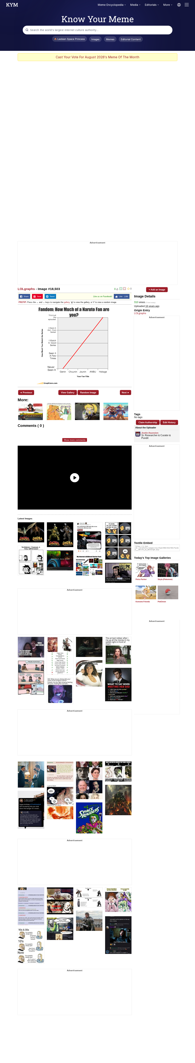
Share (25, 296)
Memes (110, 39)
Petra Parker (141, 579)
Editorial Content (131, 39)
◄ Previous (26, 392)
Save (38, 296)
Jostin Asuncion (149, 433)
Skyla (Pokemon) (165, 579)
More (166, 4)
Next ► (125, 392)
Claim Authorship (147, 422)
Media (134, 4)
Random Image (88, 392)
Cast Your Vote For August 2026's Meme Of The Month (97, 57)
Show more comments (74, 440)
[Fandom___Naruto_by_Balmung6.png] (75, 345)
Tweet (51, 296)
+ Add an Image (157, 289)
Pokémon (162, 602)
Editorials (150, 4)
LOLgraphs (26, 289)
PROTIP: (23, 302)
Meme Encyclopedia (110, 4)
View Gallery (67, 392)
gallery (67, 302)
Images (95, 39)
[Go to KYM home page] (12, 5)
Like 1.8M (123, 296)
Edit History (169, 422)
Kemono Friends (143, 602)
